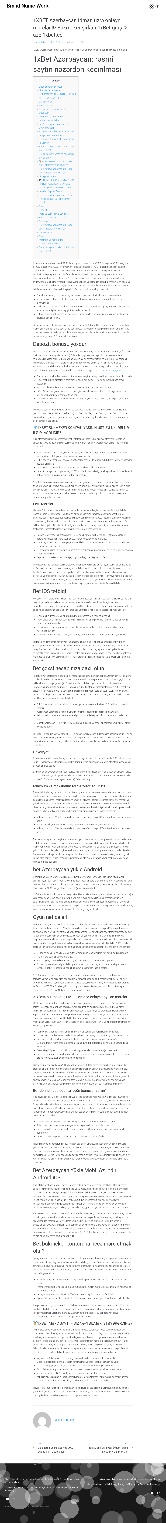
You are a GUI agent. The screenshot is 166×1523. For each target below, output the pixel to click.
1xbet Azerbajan (57, 42)
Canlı (41, 206)
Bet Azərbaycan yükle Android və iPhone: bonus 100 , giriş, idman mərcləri (55, 199)
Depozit (43, 210)
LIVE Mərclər (45, 101)
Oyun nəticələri (46, 127)
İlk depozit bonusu (48, 176)
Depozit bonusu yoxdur (50, 86)
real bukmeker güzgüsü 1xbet (112, 370)
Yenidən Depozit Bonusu (51, 191)
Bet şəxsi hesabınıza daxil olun (54, 109)
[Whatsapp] (157, 6)
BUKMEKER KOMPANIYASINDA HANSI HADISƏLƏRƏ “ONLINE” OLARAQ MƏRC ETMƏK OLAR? (56, 184)
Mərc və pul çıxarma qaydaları (54, 213)
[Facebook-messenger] (151, 6)
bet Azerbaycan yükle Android (54, 124)
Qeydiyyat (44, 112)
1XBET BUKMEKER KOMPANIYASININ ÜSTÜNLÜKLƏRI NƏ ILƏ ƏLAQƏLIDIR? (57, 94)
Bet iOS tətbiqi (46, 105)
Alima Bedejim (41, 42)
